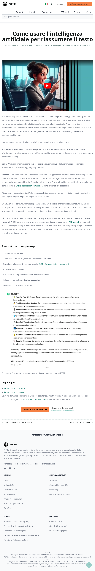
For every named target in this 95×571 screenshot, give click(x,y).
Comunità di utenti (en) (59, 485)
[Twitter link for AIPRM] (5, 468)
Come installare (56, 521)
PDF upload (74, 222)
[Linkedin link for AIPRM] (15, 468)
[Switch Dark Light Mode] (51, 4)
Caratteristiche (10, 489)
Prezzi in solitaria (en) (13, 499)
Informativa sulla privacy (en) (16, 521)
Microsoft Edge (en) (58, 530)
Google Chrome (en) (58, 526)
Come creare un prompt (14, 388)
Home (7, 45)
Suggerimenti (48, 12)
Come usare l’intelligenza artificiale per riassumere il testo (66, 45)
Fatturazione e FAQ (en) (59, 494)
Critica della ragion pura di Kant (29, 186)
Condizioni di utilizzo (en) (15, 530)
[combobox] (47, 16)
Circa (88, 12)
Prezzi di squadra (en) (13, 503)
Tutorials (15, 45)
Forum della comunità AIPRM (35, 399)
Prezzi (32, 12)
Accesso (60, 4)
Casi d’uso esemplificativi (31, 45)
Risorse (77, 12)
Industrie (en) (10, 485)
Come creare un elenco (14, 392)
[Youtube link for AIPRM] (10, 468)
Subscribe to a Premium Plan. (62, 411)
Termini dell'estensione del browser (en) (21, 535)
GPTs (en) (65, 12)
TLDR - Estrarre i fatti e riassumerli (54, 264)
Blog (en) (7, 508)
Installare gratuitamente (78, 4)
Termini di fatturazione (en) (16, 540)
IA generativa (9, 494)
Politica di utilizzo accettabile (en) (18, 526)
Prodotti (19, 12)
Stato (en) (53, 489)
